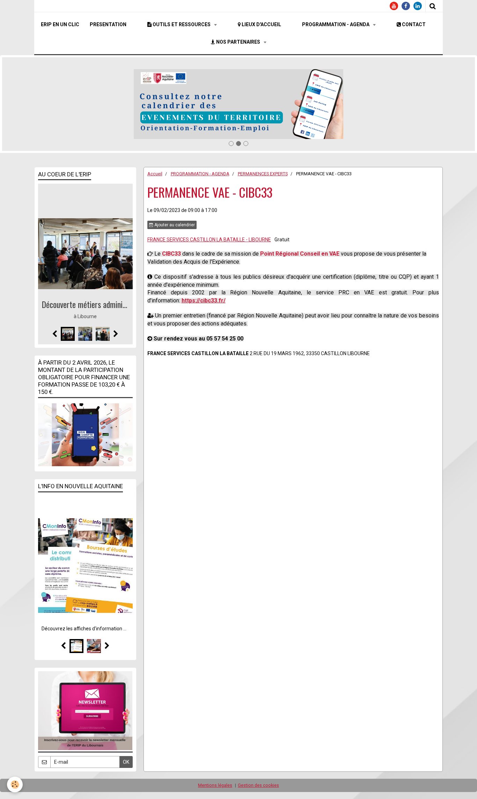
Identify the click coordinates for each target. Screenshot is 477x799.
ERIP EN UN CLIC (60, 24)
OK (126, 762)
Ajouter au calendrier (174, 224)
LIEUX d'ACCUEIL (261, 24)
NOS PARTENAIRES (238, 42)
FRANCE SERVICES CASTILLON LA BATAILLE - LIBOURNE (209, 239)
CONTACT (413, 24)
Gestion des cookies (258, 785)
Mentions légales (215, 785)
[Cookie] (15, 784)
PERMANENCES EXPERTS (263, 173)
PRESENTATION (108, 24)
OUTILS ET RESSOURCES (182, 24)
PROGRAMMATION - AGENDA (336, 24)
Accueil (154, 173)
